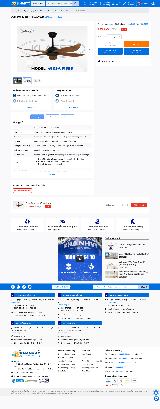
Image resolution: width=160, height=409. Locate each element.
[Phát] (80, 259)
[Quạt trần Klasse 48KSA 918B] (52, 49)
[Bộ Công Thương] (17, 381)
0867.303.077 (120, 371)
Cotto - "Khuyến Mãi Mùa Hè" (132, 244)
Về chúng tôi (86, 354)
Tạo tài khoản (61, 287)
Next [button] (89, 49)
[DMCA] (31, 381)
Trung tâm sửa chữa (130, 3)
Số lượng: (102, 37)
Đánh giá (67, 117)
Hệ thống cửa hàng (106, 3)
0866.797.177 (121, 367)
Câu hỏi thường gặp (65, 357)
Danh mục (39, 3)
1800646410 (91, 5)
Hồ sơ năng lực (87, 364)
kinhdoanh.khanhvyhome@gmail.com (34, 376)
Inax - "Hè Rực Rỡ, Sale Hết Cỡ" (134, 254)
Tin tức (84, 357)
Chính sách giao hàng (66, 368)
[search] (75, 3)
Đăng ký (144, 287)
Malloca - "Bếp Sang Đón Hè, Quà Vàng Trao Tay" (132, 263)
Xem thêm (62, 371)
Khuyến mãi (118, 3)
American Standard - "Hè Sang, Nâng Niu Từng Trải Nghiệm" (133, 272)
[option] (52, 49)
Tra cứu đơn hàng (65, 361)
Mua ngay (136, 44)
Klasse (110, 24)
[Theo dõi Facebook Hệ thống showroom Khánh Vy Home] (13, 287)
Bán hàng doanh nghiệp (91, 368)
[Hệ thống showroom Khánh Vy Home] (20, 3)
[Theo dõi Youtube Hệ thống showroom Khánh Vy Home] (30, 287)
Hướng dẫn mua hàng (66, 354)
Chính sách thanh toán (66, 364)
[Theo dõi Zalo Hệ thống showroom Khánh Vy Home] (18, 287)
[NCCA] (44, 381)
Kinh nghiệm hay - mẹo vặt (92, 361)
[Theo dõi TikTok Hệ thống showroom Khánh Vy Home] (24, 287)
